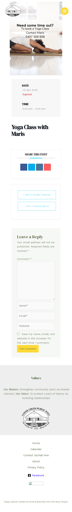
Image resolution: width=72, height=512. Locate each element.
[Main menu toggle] (65, 11)
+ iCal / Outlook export (37, 206)
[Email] (47, 167)
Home (36, 443)
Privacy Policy (36, 467)
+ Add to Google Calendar (37, 194)
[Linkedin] (39, 167)
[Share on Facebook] (23, 167)
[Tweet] (31, 167)
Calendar (36, 449)
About (36, 461)
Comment (24, 259)
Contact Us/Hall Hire (36, 455)
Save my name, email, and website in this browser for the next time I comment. (36, 338)
